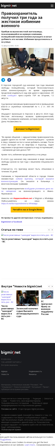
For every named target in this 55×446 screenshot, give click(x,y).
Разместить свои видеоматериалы (25, 401)
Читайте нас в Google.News (27, 209)
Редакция (37, 398)
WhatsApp (33, 203)
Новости (5, 374)
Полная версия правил (11, 429)
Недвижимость (35, 371)
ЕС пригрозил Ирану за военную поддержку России (47, 308)
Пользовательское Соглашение (15, 403)
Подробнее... (6, 439)
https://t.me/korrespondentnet (14, 203)
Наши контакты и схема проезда (15, 398)
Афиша (4, 371)
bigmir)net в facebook (11, 222)
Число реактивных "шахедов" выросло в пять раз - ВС (27, 240)
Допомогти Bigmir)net (27, 129)
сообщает (12, 95)
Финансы (32, 374)
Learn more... (30, 444)
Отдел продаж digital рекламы (31, 409)
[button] (49, 229)
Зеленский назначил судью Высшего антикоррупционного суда (27, 312)
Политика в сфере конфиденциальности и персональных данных (24, 404)
